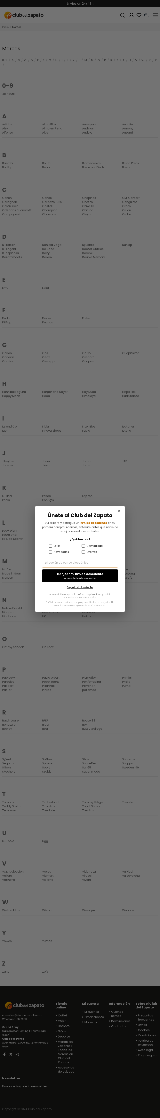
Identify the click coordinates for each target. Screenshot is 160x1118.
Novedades (61, 552)
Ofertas (91, 552)
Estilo (57, 546)
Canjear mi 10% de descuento (80, 576)
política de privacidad (89, 594)
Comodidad (94, 546)
